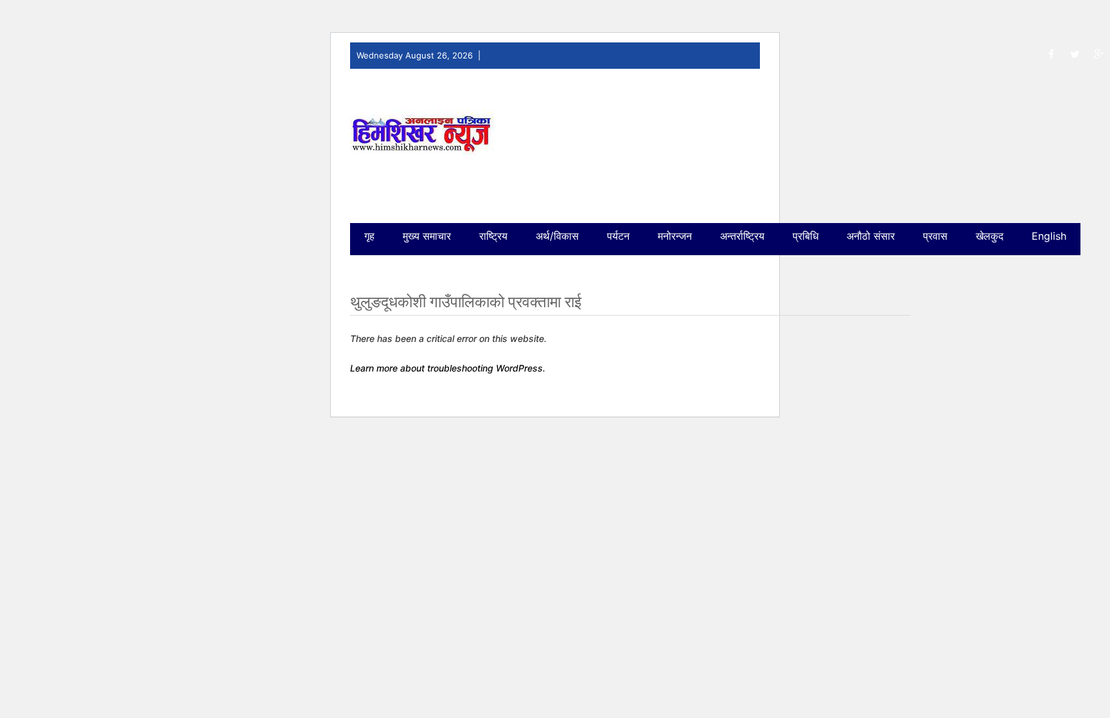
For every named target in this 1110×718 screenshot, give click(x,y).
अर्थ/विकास (557, 235)
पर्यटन (618, 235)
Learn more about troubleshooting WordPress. (447, 368)
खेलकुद (989, 235)
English (1049, 235)
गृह (369, 235)
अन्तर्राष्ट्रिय (742, 235)
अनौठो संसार (871, 235)
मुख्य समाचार (427, 235)
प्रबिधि (805, 235)
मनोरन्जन (675, 235)
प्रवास (935, 235)
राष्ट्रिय (493, 235)
